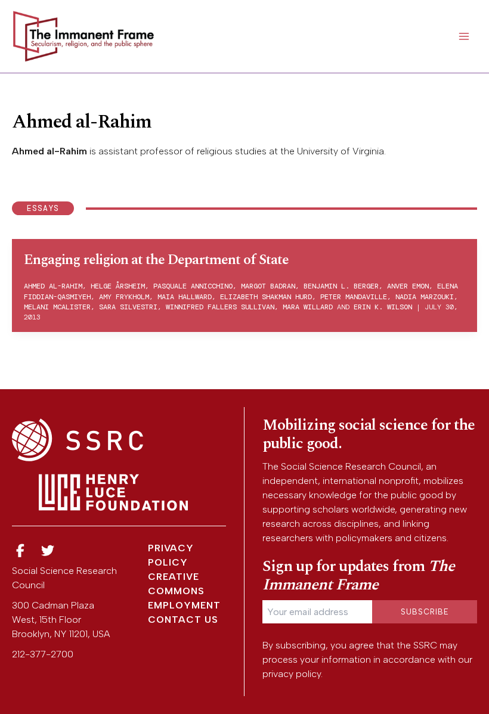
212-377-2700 (42, 654)
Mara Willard (308, 307)
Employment (184, 605)
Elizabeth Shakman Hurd (266, 297)
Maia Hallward (184, 297)
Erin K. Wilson (383, 307)
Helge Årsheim (118, 286)
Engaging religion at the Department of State (156, 260)
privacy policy (291, 673)
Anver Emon (408, 286)
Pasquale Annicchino (193, 286)
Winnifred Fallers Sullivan (220, 307)
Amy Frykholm (124, 297)
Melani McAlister (57, 307)
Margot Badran (268, 286)
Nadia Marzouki (424, 297)
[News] (20, 551)
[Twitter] (48, 551)
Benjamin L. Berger (341, 286)
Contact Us (183, 619)
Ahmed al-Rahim (53, 286)
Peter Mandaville (353, 297)
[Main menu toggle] (464, 36)
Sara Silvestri (128, 307)
